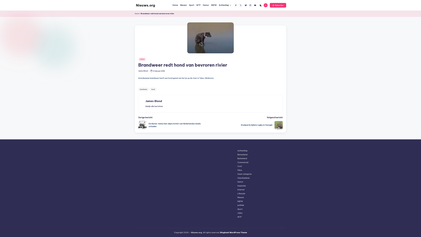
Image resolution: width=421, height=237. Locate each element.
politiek (240, 205)
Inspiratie (241, 186)
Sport (240, 209)
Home (137, 14)
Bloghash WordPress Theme (233, 232)
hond (153, 89)
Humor (240, 182)
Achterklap (242, 150)
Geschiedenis (243, 178)
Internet (241, 189)
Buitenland (242, 158)
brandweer (143, 89)
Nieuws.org (145, 5)
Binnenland (242, 154)
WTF (239, 217)
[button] (278, 5)
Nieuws (240, 197)
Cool (239, 166)
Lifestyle (241, 193)
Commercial (242, 162)
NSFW (240, 201)
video (142, 59)
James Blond (153, 101)
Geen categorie (244, 174)
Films (239, 170)
